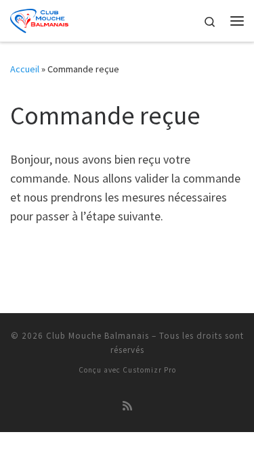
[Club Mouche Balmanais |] (39, 18)
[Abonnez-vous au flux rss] (127, 406)
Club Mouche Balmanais (97, 335)
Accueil (24, 69)
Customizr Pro (149, 370)
